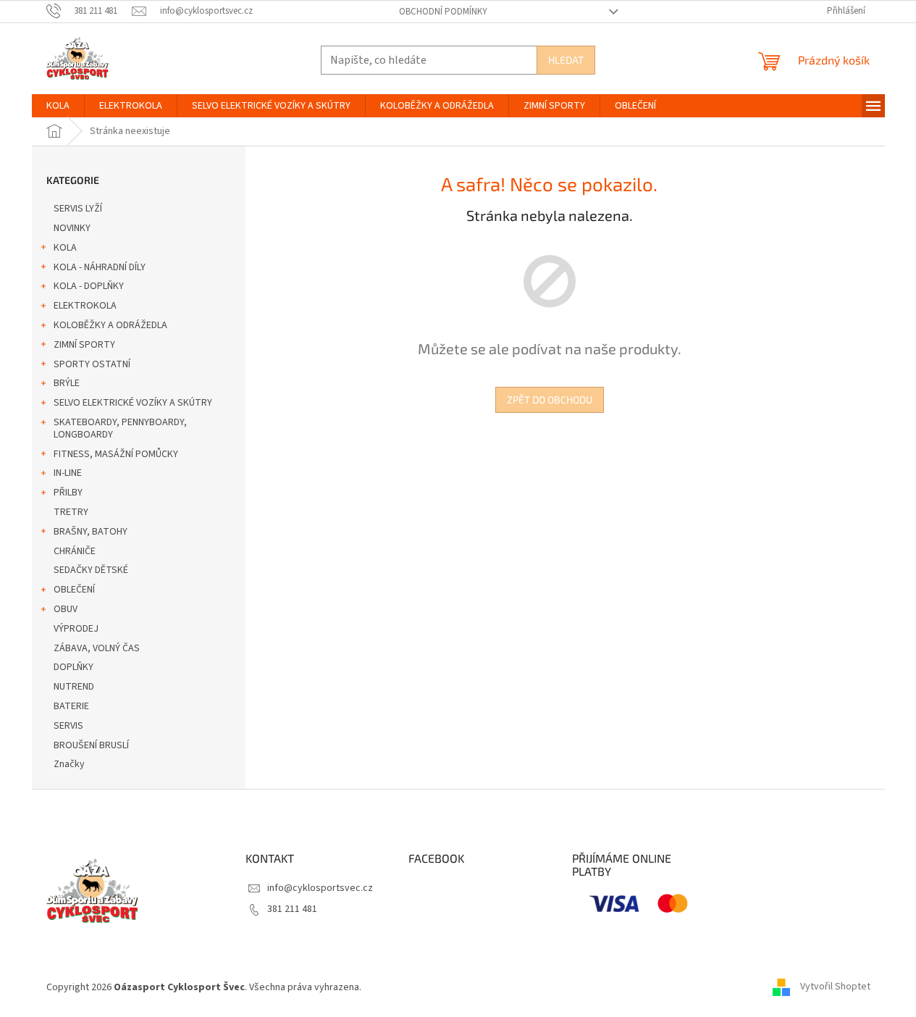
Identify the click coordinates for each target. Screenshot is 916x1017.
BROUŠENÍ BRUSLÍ (91, 745)
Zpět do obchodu (549, 399)
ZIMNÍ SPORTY (84, 345)
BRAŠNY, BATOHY (90, 531)
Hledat (566, 60)
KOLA (65, 247)
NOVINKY (72, 228)
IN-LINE (68, 473)
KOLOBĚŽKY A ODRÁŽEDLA (110, 325)
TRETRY (71, 512)
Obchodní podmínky (443, 11)
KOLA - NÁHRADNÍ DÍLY (100, 267)
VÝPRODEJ (76, 629)
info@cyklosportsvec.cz (320, 888)
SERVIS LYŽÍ (78, 208)
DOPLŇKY (73, 667)
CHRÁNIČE (75, 551)
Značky (69, 764)
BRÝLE (67, 383)
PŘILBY (68, 492)
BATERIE (71, 706)
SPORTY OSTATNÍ (92, 364)
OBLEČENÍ (74, 589)
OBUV (65, 609)
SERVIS (68, 726)
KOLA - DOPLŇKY (89, 286)
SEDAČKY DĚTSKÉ (91, 570)
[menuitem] (58, 105)
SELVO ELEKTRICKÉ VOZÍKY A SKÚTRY (133, 403)
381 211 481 (292, 909)
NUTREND (74, 686)
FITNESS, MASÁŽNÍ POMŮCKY (116, 454)
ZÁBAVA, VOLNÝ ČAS (97, 648)
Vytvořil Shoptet (835, 987)
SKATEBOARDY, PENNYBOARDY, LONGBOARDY (120, 428)
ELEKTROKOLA (85, 305)
